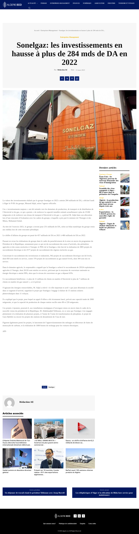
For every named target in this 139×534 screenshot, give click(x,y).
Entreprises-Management (49, 30)
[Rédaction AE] (10, 403)
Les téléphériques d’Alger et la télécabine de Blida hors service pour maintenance (104, 494)
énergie (101, 197)
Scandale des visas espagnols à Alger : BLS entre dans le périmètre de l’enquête (108, 191)
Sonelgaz (52, 387)
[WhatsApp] (77, 78)
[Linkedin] (79, 515)
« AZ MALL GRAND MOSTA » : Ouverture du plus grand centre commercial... (46, 443)
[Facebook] (62, 78)
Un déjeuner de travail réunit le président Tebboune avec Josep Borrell (35, 493)
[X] (67, 78)
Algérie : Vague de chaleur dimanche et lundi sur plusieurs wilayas (107, 227)
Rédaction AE (62, 70)
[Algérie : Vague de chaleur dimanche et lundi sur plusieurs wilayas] (124, 225)
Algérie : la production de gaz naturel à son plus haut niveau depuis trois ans (108, 203)
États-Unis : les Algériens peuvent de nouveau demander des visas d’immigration (109, 180)
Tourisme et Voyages (105, 174)
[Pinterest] (72, 78)
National (102, 186)
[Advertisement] (51, 15)
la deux (101, 209)
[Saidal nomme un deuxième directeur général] (17, 458)
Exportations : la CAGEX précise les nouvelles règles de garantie (107, 215)
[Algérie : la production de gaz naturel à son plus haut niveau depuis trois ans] (124, 201)
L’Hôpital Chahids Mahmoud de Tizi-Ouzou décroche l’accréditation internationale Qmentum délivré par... (17, 443)
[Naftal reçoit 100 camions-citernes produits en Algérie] (80, 458)
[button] (29, 8)
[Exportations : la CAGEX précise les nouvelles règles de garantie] (124, 213)
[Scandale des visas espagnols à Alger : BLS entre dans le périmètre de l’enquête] (124, 189)
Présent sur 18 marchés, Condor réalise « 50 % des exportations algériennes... (46, 472)
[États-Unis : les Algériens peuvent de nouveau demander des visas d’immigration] (124, 178)
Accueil (36, 30)
